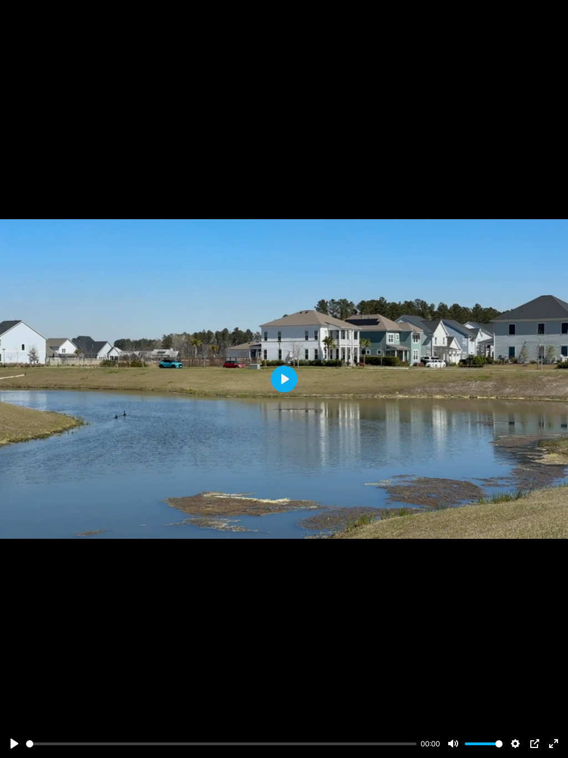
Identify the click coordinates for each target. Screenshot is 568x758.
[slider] (221, 744)
